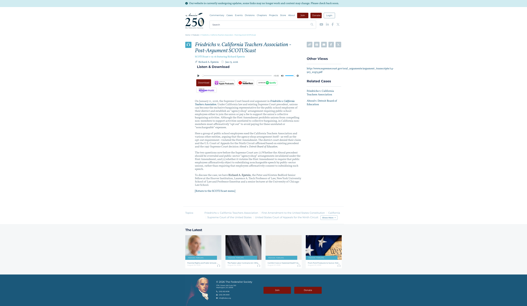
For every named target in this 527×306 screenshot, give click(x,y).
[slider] (237, 75)
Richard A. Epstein (208, 62)
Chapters (262, 15)
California (334, 212)
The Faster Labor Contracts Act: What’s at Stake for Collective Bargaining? (244, 263)
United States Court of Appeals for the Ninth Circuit (286, 217)
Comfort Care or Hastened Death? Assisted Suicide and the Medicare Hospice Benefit (284, 263)
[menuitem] (217, 15)
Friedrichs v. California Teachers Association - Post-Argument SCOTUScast (228, 35)
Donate (316, 15)
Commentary (217, 15)
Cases (229, 15)
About (291, 15)
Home (187, 35)
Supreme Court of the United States (229, 217)
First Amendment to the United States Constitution (293, 212)
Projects (273, 15)
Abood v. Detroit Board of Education (322, 102)
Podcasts (195, 35)
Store (283, 15)
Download (203, 82)
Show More (327, 217)
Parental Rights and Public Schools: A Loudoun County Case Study (203, 263)
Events (239, 15)
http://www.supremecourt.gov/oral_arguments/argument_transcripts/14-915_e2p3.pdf (350, 70)
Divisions (250, 15)
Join (302, 15)
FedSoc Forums (196, 258)
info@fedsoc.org (225, 298)
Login (329, 15)
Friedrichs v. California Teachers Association (320, 93)
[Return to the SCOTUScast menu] (215, 191)
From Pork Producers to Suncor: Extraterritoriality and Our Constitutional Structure (324, 263)
